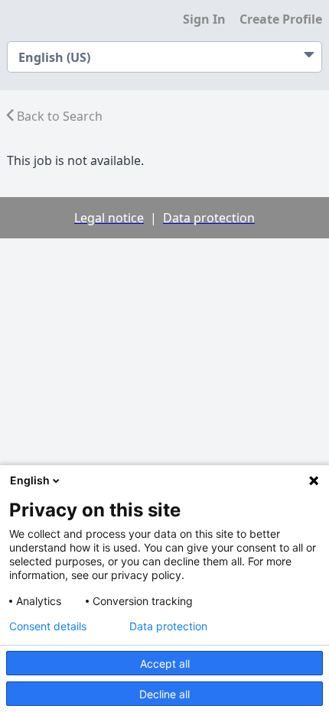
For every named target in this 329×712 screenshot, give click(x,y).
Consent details (47, 626)
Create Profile (280, 19)
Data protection (168, 626)
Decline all (164, 694)
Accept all (165, 663)
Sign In (204, 19)
